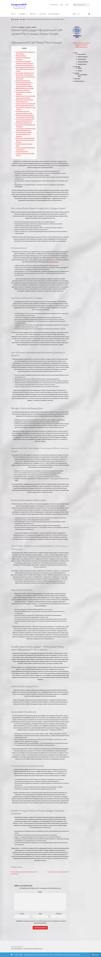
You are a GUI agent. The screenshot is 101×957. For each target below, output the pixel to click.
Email (40, 913)
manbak (28, 27)
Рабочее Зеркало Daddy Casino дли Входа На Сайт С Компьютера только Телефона (26, 107)
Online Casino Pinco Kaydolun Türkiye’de (57, 872)
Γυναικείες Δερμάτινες (83, 61)
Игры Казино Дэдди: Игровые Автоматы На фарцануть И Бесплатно (24, 134)
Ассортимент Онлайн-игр (23, 90)
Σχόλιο (40, 892)
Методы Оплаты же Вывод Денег (24, 65)
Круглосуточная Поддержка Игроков (25, 103)
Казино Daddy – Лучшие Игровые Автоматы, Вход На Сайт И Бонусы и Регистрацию (25, 76)
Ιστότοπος (58, 913)
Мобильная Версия (21, 55)
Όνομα (22, 913)
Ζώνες (12, 14)
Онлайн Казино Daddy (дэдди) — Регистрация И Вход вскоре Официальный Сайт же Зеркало (24, 84)
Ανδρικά (79, 68)
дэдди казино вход (53, 262)
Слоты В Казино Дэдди (22, 151)
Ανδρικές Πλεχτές (82, 59)
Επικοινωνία (42, 14)
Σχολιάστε (33, 27)
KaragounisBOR (18, 4)
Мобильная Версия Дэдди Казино (25, 88)
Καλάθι (66, 4)
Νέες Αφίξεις (23, 19)
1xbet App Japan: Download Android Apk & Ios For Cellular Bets (24, 873)
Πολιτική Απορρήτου (54, 14)
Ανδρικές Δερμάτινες (83, 56)
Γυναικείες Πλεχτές (82, 64)
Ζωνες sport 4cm (82, 54)
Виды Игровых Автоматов (23, 80)
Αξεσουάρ (32, 14)
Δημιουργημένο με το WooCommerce (32, 948)
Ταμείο (61, 4)
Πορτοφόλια (22, 14)
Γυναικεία (80, 70)
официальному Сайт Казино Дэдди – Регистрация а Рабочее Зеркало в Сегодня (25, 69)
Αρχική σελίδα (16, 19)
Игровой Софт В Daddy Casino (24, 122)
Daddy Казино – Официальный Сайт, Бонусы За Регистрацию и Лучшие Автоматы (25, 140)
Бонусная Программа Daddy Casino (25, 73)
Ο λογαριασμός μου (53, 4)
